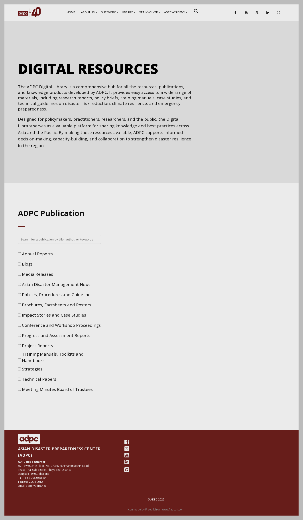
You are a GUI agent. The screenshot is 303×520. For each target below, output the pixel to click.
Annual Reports (37, 253)
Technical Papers (39, 379)
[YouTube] (246, 12)
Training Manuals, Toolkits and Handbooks (53, 357)
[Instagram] (278, 12)
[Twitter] (126, 448)
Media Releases (37, 274)
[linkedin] (126, 462)
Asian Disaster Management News (56, 284)
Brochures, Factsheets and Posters (56, 304)
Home (71, 12)
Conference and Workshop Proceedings (61, 325)
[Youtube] (126, 455)
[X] (257, 12)
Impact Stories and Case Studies (54, 315)
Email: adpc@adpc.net (32, 486)
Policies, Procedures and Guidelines (57, 294)
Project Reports (37, 345)
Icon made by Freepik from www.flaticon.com (156, 509)
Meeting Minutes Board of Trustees (57, 389)
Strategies (32, 369)
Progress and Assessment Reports (56, 335)
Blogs (27, 264)
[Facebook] (235, 12)
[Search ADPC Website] (196, 11)
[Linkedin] (267, 12)
